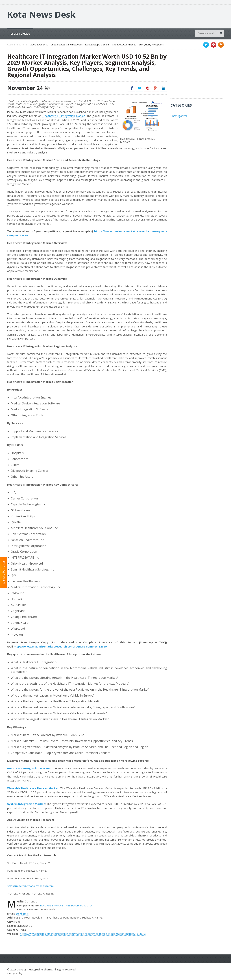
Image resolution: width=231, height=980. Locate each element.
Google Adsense (39, 44)
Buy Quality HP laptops (151, 44)
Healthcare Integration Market (28, 768)
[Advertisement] (198, 75)
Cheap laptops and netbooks (67, 44)
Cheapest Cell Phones (124, 44)
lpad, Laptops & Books (97, 44)
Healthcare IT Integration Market (63, 116)
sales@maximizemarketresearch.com (30, 886)
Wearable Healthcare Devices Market (33, 788)
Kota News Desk (41, 14)
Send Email (22, 913)
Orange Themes (33, 973)
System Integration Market (26, 804)
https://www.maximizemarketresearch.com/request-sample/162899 (60, 646)
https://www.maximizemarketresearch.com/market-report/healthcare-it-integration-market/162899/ (83, 933)
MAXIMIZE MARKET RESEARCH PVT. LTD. (66, 905)
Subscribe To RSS (3, 571)
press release (20, 33)
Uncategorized (179, 116)
